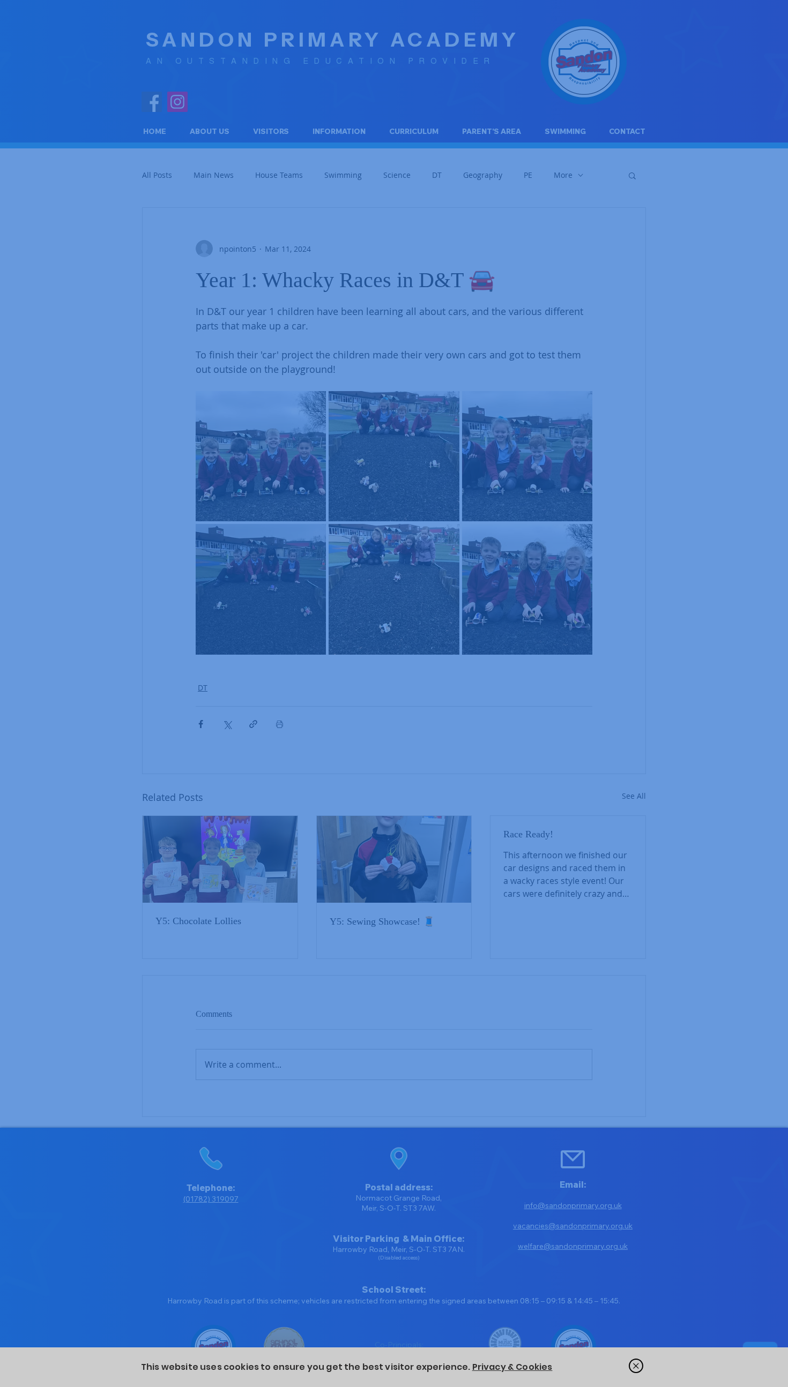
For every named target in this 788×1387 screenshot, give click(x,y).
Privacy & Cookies (512, 1367)
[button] (636, 1366)
